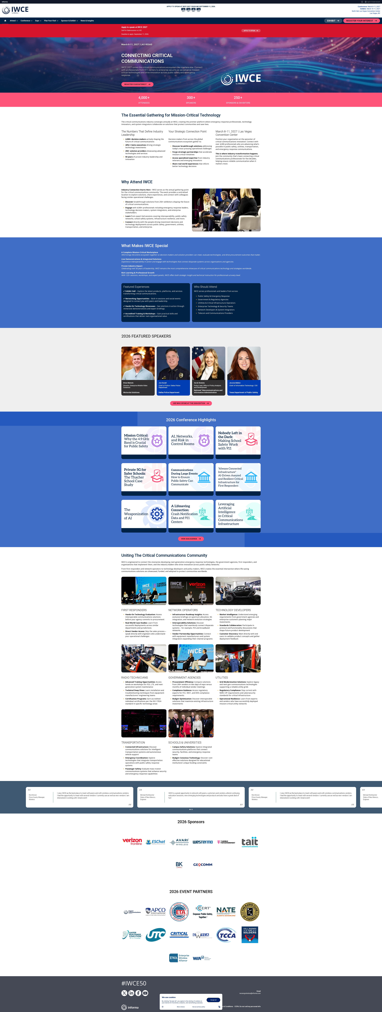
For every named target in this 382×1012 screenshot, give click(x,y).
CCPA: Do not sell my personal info (247, 1006)
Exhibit (331, 20)
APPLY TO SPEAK (249, 30)
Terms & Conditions (225, 1006)
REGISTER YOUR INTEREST (135, 84)
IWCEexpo (124, 993)
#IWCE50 (133, 983)
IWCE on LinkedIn (131, 993)
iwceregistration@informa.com (250, 993)
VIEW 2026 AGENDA (189, 539)
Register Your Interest (359, 20)
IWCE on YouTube (145, 993)
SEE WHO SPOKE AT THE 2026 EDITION (189, 403)
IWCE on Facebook (138, 993)
